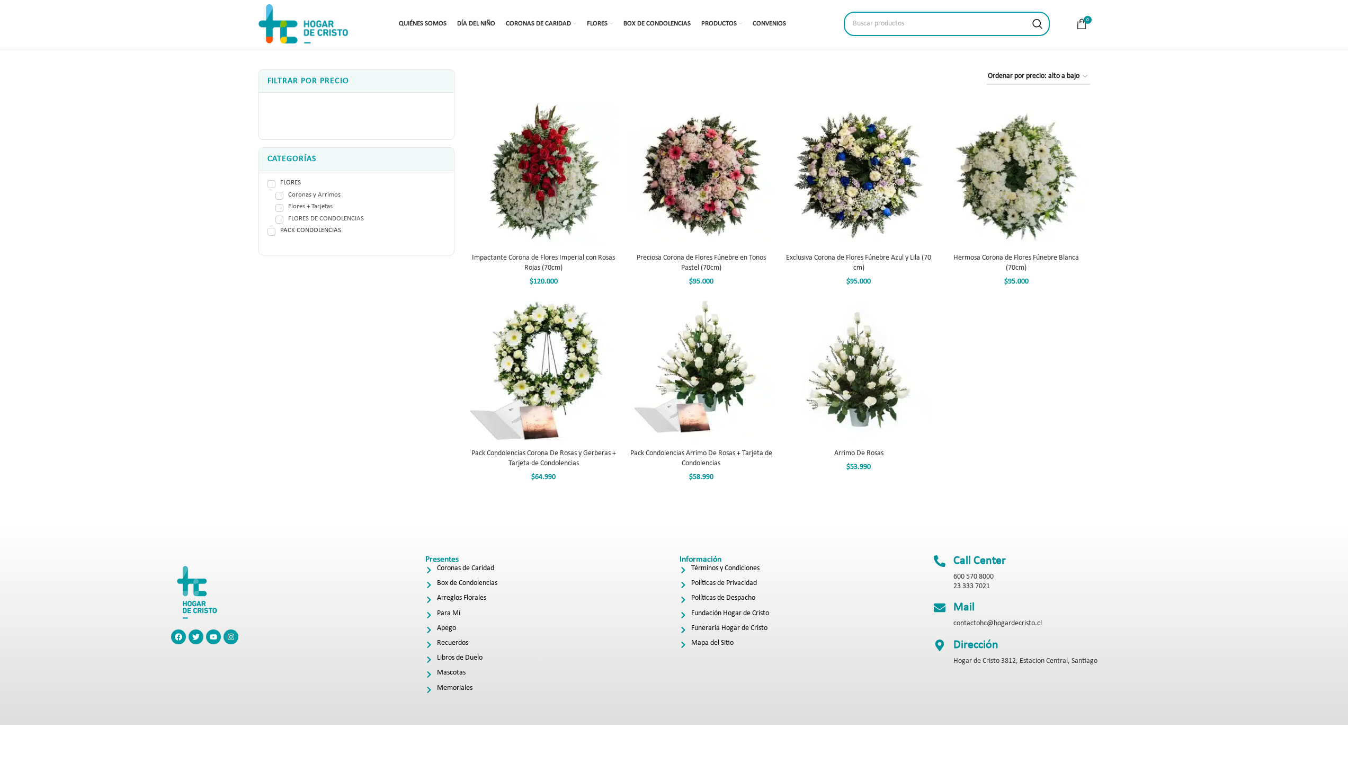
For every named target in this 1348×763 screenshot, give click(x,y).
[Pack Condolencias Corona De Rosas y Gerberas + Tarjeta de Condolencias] (544, 369)
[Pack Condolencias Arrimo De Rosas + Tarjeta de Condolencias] (701, 369)
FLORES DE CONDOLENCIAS (326, 219)
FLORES (290, 182)
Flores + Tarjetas (310, 206)
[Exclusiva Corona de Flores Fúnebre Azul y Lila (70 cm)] (859, 174)
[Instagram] (231, 636)
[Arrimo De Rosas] (859, 369)
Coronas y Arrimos (314, 195)
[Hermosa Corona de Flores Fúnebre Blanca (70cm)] (1016, 174)
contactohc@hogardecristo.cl (997, 623)
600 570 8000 (973, 577)
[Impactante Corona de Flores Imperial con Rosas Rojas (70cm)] (544, 174)
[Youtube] (213, 636)
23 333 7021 (971, 586)
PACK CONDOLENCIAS (310, 230)
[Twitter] (196, 636)
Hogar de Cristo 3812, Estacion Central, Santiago (1025, 661)
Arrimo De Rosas (858, 453)
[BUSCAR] (1037, 24)
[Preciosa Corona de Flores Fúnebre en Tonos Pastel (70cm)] (701, 174)
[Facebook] (178, 636)
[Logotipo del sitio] (303, 24)
